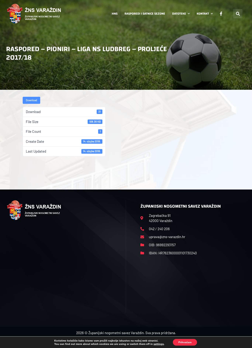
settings (158, 343)
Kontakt (203, 13)
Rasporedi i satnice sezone (145, 13)
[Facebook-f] (221, 14)
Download (31, 100)
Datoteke (179, 13)
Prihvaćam (184, 342)
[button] (237, 13)
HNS (115, 13)
